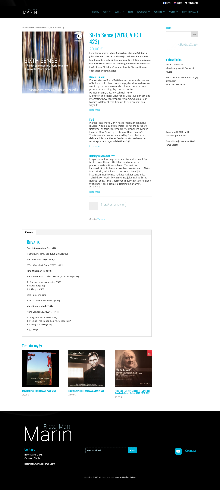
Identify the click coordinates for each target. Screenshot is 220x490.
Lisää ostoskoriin (114, 204)
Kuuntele (158, 12)
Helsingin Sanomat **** (102, 156)
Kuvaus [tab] (29, 232)
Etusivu (95, 12)
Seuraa (190, 450)
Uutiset (118, 12)
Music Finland (96, 77)
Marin (105, 12)
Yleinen (33, 27)
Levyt (130, 12)
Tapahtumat (142, 12)
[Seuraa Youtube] (178, 451)
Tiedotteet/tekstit (190, 12)
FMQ (91, 119)
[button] (79, 36)
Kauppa (172, 12)
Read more (94, 110)
